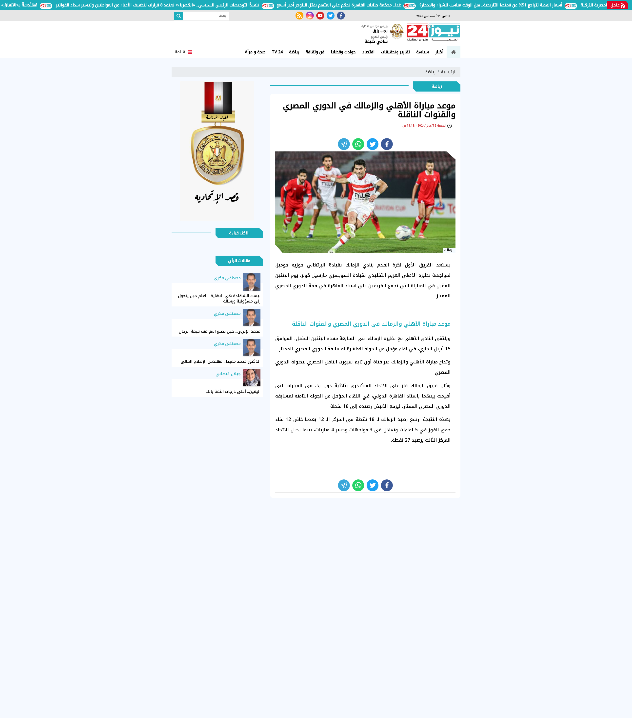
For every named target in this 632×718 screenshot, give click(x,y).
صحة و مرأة (255, 52)
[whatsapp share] (358, 144)
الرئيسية (448, 72)
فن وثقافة (315, 52)
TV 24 (277, 52)
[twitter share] (372, 144)
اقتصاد (368, 52)
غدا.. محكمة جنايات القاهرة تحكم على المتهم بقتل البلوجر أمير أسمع (356, 5)
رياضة (294, 52)
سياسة (422, 52)
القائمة (181, 52)
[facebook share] (387, 144)
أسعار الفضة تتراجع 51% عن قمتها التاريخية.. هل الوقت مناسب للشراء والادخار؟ (508, 5)
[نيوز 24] (433, 32)
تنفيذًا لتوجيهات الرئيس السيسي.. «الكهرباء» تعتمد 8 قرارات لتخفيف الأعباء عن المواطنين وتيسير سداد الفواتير (174, 5)
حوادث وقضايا (343, 52)
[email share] (344, 144)
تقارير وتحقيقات (395, 52)
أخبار (439, 52)
